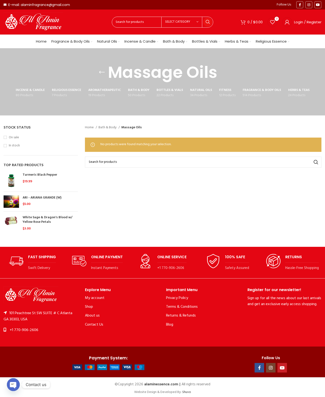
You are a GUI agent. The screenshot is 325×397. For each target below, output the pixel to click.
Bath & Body (107, 127)
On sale (14, 137)
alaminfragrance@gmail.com (45, 4)
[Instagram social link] (308, 4)
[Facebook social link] (299, 4)
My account (94, 298)
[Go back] (102, 72)
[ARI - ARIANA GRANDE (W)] (11, 201)
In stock (14, 145)
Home (89, 127)
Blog (169, 324)
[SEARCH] (207, 22)
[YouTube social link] (317, 4)
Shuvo (186, 392)
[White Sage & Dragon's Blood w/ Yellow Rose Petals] (11, 223)
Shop (89, 306)
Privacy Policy (177, 298)
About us (92, 315)
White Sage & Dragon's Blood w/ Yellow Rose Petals (47, 219)
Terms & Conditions (182, 306)
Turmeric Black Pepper (40, 175)
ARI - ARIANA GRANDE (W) (42, 197)
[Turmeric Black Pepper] (11, 180)
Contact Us (94, 324)
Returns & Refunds (181, 315)
